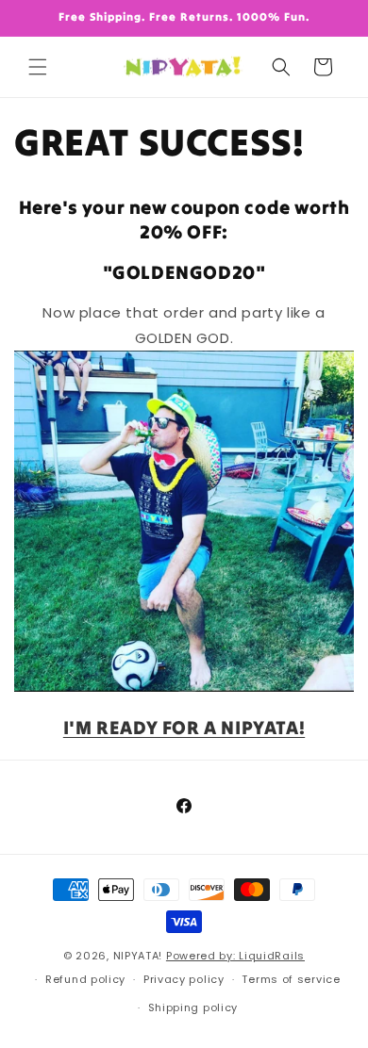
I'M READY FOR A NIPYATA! (184, 727)
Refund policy (85, 979)
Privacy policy (184, 979)
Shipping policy (193, 1007)
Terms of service (291, 979)
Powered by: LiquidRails (235, 955)
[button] (38, 67)
